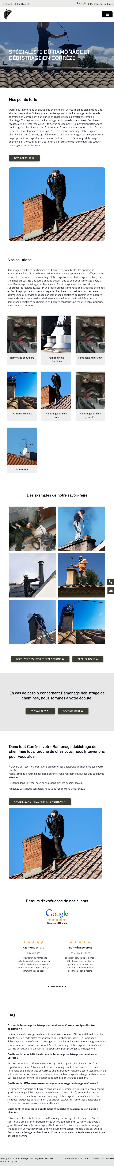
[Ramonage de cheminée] (56, 334)
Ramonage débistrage (90, 357)
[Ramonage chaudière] (22, 334)
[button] (48, 986)
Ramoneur (22, 469)
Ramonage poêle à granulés (90, 415)
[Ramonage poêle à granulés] (90, 390)
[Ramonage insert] (22, 390)
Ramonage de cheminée (56, 359)
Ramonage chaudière (22, 357)
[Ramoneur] (22, 446)
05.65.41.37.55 (22, 3)
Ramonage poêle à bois (56, 415)
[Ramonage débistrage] (90, 334)
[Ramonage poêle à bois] (56, 390)
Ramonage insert (22, 413)
